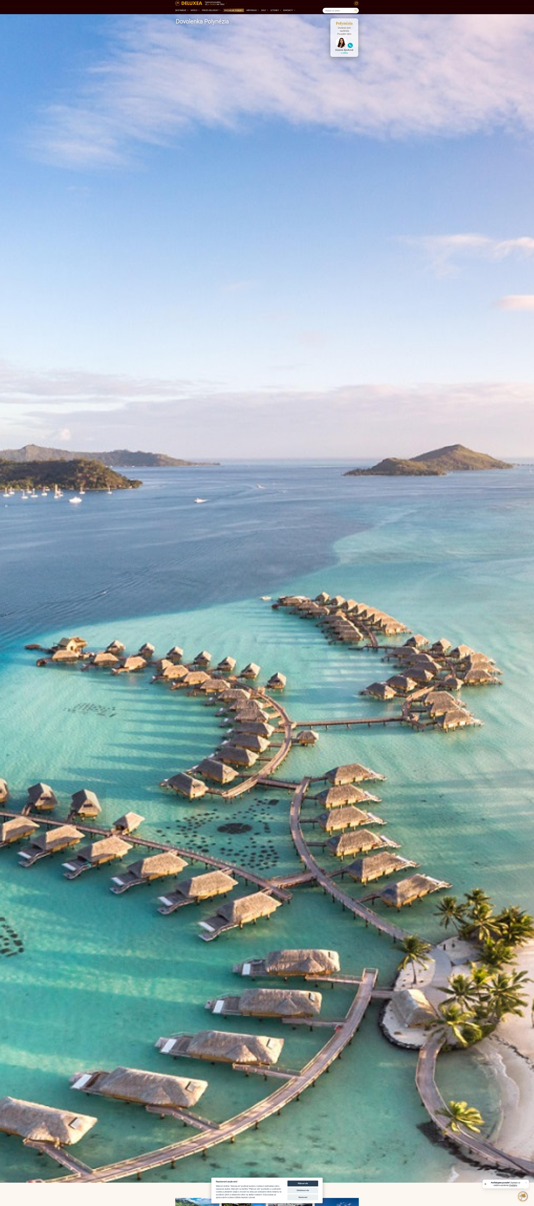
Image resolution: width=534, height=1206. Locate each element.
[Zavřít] (526, 1182)
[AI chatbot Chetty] (523, 1196)
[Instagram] (356, 3)
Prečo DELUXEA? (210, 10)
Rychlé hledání (346, 1177)
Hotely (194, 10)
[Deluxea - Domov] (188, 3)
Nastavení (303, 1197)
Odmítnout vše (303, 1190)
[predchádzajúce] (8, 1166)
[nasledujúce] (526, 1166)
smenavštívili (253, 1164)
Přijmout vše (303, 1183)
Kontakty (288, 10)
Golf (263, 10)
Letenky (274, 10)
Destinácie (180, 10)
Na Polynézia (201, 1164)
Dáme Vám (296, 1164)
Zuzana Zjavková (344, 49)
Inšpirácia (251, 10)
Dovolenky (341, 1164)
